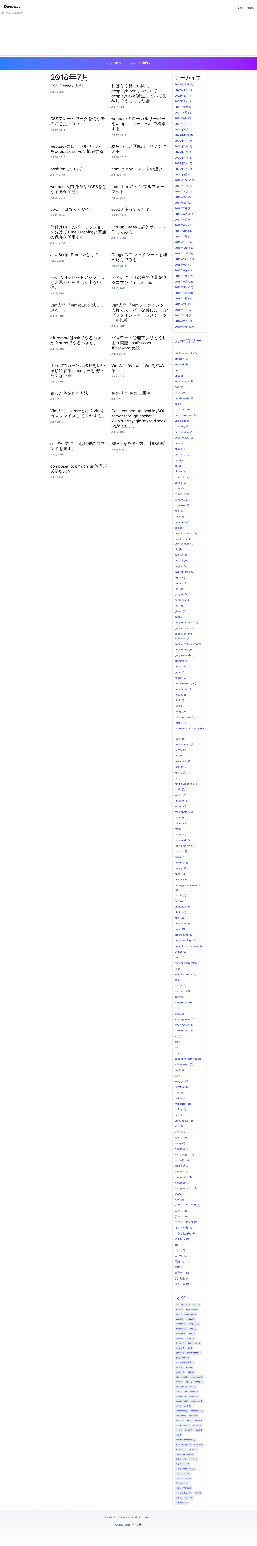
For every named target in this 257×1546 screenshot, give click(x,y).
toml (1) (179, 1430)
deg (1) (193, 1329)
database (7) (182, 522)
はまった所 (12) (184, 1227)
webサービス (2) (184, 1154)
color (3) (179, 488)
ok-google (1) (181, 1387)
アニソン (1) (181, 1459)
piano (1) (180, 929)
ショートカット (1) (183, 1478)
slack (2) (180, 1013)
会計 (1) (179, 1244)
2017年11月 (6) (183, 321)
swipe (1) (198, 1421)
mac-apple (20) (184, 812)
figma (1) (180, 577)
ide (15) (179, 706)
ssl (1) (178, 1047)
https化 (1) (180, 1372)
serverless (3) (182, 991)
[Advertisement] (128, 36)
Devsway (12, 7)
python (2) (180, 951)
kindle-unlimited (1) (186, 783)
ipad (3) (179, 738)
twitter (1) (180, 1098)
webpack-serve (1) (183, 1445)
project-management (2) (189, 946)
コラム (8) (181, 1211)
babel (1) (180, 392)
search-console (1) (185, 974)
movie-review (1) (184, 845)
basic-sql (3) (182, 426)
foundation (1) (194, 1343)
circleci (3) (181, 471)
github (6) (180, 611)
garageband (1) (183, 600)
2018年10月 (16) (184, 259)
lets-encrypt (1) (182, 1377)
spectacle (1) (181, 1416)
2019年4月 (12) (183, 225)
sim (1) (178, 1008)
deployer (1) (180, 1334)
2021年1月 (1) (182, 124)
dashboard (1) (181, 1329)
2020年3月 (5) (183, 163)
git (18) (179, 605)
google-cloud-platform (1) (189, 644)
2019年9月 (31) (183, 197)
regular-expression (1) (187, 963)
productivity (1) (191, 1392)
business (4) (182, 454)
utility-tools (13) (184, 1120)
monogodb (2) (183, 840)
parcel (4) (180, 895)
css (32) (179, 516)
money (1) (180, 834)
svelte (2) (180, 1070)
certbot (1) (190, 1319)
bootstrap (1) (190, 1314)
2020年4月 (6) (183, 157)
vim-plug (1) (181, 1132)
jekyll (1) (191, 1372)
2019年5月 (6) (183, 219)
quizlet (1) (194, 1396)
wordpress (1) (181, 1449)
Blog (240, 7)
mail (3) (179, 817)
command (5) (182, 494)
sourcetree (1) (197, 1411)
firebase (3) (181, 583)
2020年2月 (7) (183, 169)
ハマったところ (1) (183, 1493)
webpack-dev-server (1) (185, 1440)
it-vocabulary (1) (184, 744)
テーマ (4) (181, 1216)
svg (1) (178, 1075)
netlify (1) (199, 1382)
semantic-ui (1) (182, 1401)
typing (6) (180, 1109)
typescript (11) (183, 1104)
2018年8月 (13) (183, 270)
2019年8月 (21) (183, 202)
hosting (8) (181, 694)
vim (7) (179, 1126)
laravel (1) (180, 795)
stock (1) (179, 1053)
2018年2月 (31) (183, 304)
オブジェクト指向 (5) (187, 1205)
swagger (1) (181, 1081)
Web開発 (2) (182, 1165)
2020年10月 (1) (184, 135)
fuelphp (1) (180, 1348)
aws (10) (179, 387)
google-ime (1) (183, 649)
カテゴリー (188, 341)
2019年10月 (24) (184, 191)
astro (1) (196, 1305)
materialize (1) (197, 1377)
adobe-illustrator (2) (186, 353)
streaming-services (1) (188, 1058)
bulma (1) (180, 449)
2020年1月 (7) (183, 174)
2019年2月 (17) (183, 236)
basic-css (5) (182, 409)
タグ (180, 1298)
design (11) (181, 528)
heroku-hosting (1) (185, 683)
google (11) (181, 617)
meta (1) (179, 1382)
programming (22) (185, 940)
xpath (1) (193, 1449)
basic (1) (179, 404)
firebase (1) (180, 1343)
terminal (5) (182, 1087)
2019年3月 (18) (183, 231)
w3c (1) (178, 1435)
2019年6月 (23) (184, 214)
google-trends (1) (184, 655)
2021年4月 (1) (183, 118)
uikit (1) (199, 1430)
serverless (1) (196, 1401)
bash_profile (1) (192, 1309)
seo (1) (178, 980)
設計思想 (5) (182, 1278)
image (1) (180, 711)
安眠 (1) (197, 1493)
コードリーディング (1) (185, 1469)
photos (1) (180, 912)
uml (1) (179, 1115)
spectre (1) (193, 1416)
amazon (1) (185, 1305)
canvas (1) (180, 460)
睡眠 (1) (179, 1267)
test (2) (179, 1092)
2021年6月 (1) (183, 112)
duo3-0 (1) (181, 560)
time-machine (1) (183, 1425)
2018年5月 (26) (184, 287)
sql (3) (178, 1036)
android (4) (181, 364)
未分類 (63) (181, 1256)
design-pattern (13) (186, 533)
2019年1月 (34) (183, 242)
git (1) (190, 1348)
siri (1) (178, 1406)
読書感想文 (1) (182, 1503)
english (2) (181, 566)
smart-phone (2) (184, 1019)
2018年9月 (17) (183, 264)
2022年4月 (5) (183, 90)
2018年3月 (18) (183, 298)
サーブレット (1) (182, 1474)
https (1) (189, 1367)
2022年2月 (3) (183, 101)
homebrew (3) (183, 689)
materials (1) (182, 823)
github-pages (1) (194, 1353)
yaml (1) (179, 1199)
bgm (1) (179, 1314)
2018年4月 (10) (184, 293)
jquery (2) (180, 772)
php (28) (180, 918)
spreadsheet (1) (184, 1030)
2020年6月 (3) (183, 146)
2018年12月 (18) (184, 248)
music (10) (181, 851)
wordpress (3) (182, 1182)
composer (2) (182, 505)
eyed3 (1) (179, 1338)
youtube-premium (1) (184, 1454)
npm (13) (180, 874)
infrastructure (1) (184, 717)
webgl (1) (180, 1143)
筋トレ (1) (189, 1498)
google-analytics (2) (186, 622)
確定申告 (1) (182, 1273)
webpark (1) (198, 1445)
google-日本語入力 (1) (185, 1363)
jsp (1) (178, 778)
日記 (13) (180, 1250)
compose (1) (194, 1324)
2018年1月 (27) (183, 310)
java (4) (179, 755)
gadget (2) (181, 594)
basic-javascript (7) (186, 415)
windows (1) (181, 1171)
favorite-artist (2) (184, 572)
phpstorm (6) (182, 923)
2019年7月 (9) (183, 208)
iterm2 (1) (180, 750)
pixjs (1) (179, 1392)
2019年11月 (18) (184, 186)
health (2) (180, 677)
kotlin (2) (180, 789)
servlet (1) (180, 996)
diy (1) (178, 549)
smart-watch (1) (184, 1025)
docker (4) (181, 555)
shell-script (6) (183, 1002)
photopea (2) (182, 906)
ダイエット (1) (182, 1483)
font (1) (179, 588)
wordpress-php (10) (186, 1188)
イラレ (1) (193, 1459)
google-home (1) (182, 1358)
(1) (176, 347)
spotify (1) (180, 1421)
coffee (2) (180, 482)
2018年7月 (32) (184, 276)
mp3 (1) (189, 1382)
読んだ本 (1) (182, 1284)
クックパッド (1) (182, 1464)
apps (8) (179, 375)
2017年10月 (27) (184, 326)
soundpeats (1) (182, 1411)
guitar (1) (180, 672)
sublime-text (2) (184, 1064)
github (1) (180, 1353)
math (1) (179, 829)
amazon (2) (181, 358)
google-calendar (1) (186, 628)
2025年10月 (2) (184, 84)
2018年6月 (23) (184, 281)
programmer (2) (184, 935)
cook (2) (179, 511)
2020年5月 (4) (183, 152)
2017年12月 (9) (183, 315)
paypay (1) (180, 901)
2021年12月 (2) (183, 107)
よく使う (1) (182, 1239)
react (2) (180, 957)
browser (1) (181, 443)
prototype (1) (181, 1396)
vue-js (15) (181, 1137)
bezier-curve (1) (184, 432)
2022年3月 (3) (183, 95)
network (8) (181, 862)
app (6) (179, 370)
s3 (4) (178, 968)
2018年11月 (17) (184, 253)
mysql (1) (180, 857)
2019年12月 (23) (184, 180)
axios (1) (179, 1309)
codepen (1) (181, 1324)
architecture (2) (184, 381)
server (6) (180, 985)
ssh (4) (179, 1042)
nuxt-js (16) (181, 879)
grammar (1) (182, 661)
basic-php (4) (182, 420)
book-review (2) (184, 437)
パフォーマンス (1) (186, 1222)
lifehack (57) (182, 800)
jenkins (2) (181, 767)
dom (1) (192, 1334)
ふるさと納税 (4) (185, 1233)
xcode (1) (180, 1194)
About (250, 7)
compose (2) (182, 499)
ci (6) (178, 466)
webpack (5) (182, 1149)
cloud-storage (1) (184, 477)
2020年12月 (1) (183, 129)
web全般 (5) (182, 1160)
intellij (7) (180, 723)
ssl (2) (189, 1421)
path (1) (193, 1387)
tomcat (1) (197, 1425)
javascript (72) (183, 761)
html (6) (179, 700)
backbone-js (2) (184, 398)
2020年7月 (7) (183, 141)
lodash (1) (180, 806)
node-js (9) (181, 868)
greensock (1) (182, 666)
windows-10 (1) (183, 1177)
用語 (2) (179, 1261)
